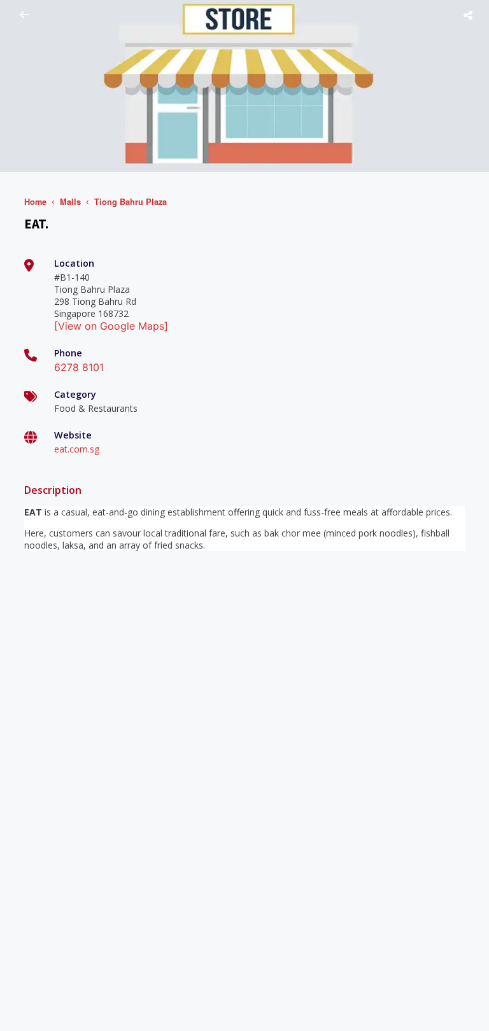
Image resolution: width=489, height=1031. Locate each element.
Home (35, 201)
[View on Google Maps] (111, 325)
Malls (70, 201)
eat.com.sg (76, 449)
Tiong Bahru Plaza (130, 201)
